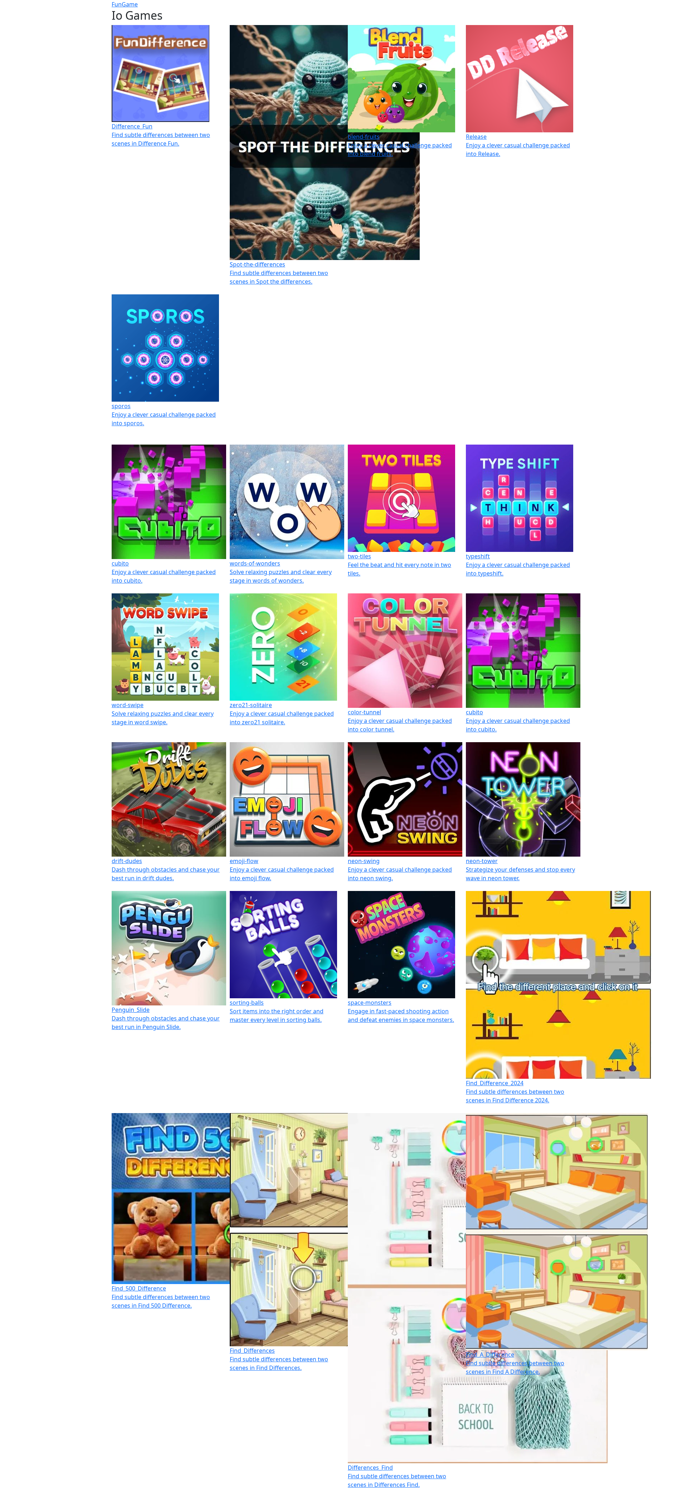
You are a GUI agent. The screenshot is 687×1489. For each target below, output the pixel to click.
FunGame (125, 4)
